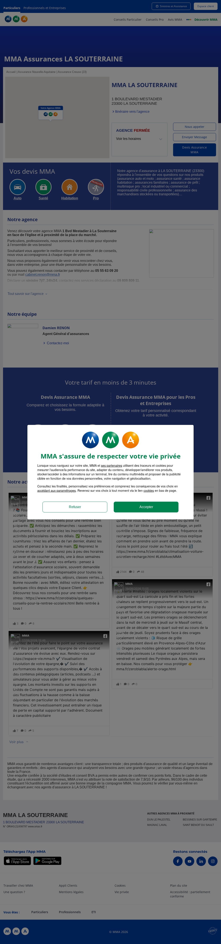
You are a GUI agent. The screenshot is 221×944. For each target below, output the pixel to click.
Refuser (75, 507)
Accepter (146, 507)
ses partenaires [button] (111, 465)
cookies (149, 490)
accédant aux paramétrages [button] (56, 490)
